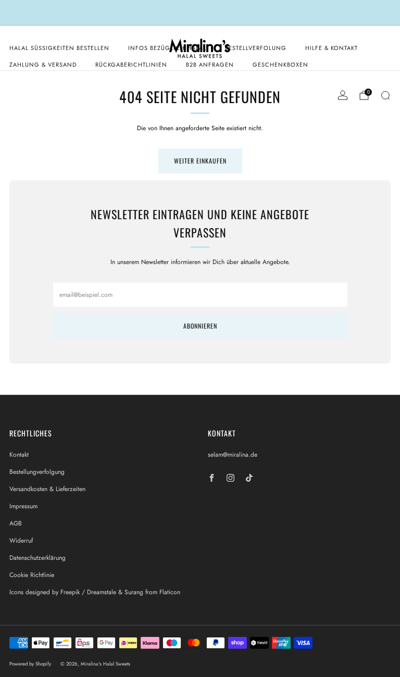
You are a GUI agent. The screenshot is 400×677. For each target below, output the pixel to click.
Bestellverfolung (255, 48)
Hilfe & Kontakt (331, 48)
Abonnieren (200, 325)
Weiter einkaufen (200, 160)
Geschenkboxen (280, 64)
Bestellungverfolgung (37, 472)
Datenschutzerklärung (37, 557)
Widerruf (21, 540)
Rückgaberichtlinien (131, 64)
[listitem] (199, 12)
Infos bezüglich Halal (167, 48)
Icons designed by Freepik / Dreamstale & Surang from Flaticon (94, 592)
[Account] (343, 95)
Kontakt (19, 454)
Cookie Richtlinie (31, 575)
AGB (15, 523)
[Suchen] (385, 95)
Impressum (23, 506)
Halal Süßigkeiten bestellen (59, 48)
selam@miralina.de (232, 454)
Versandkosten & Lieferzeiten (47, 489)
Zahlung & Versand (43, 64)
